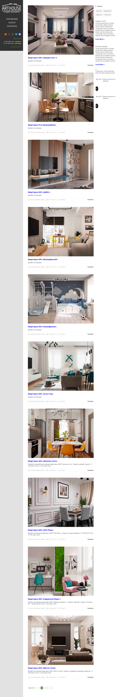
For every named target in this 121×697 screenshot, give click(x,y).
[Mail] (5, 34)
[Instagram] (9, 34)
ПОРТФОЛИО (12, 19)
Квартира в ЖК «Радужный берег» (44, 599)
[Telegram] (16, 34)
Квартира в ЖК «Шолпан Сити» (42, 461)
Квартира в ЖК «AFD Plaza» (40, 530)
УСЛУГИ (12, 22)
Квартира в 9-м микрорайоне (42, 125)
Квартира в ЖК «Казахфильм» (42, 326)
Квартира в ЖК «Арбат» (39, 192)
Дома (99, 11)
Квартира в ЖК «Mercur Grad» (42, 668)
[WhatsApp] (12, 34)
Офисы (99, 15)
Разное (107, 15)
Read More (91, 65)
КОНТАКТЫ (12, 26)
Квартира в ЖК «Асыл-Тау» (40, 394)
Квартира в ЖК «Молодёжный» (43, 259)
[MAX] (19, 34)
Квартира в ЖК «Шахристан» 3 (42, 57)
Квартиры (107, 11)
